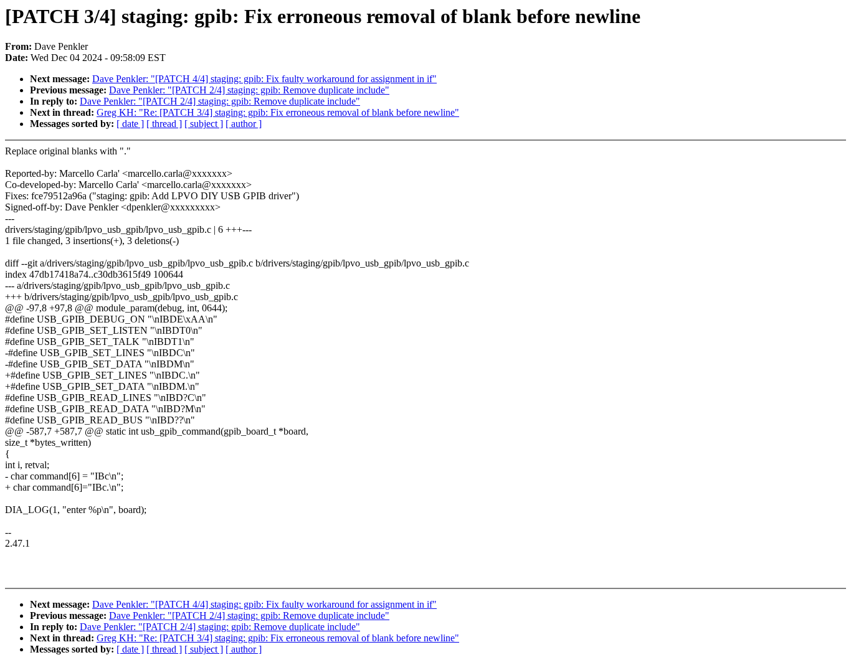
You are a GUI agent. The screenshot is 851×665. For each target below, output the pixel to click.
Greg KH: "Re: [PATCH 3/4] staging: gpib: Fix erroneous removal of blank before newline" (278, 112)
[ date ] (130, 123)
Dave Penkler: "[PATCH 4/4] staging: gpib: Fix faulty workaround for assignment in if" (264, 78)
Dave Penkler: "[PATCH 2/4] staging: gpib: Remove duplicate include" (249, 90)
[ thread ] (164, 123)
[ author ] (244, 123)
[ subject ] (203, 123)
